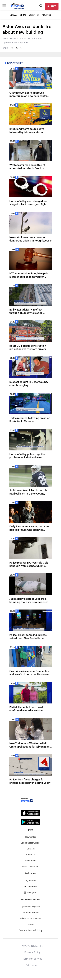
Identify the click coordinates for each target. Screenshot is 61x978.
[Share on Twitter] (16, 48)
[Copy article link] (21, 48)
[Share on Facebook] (12, 48)
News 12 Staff (9, 39)
